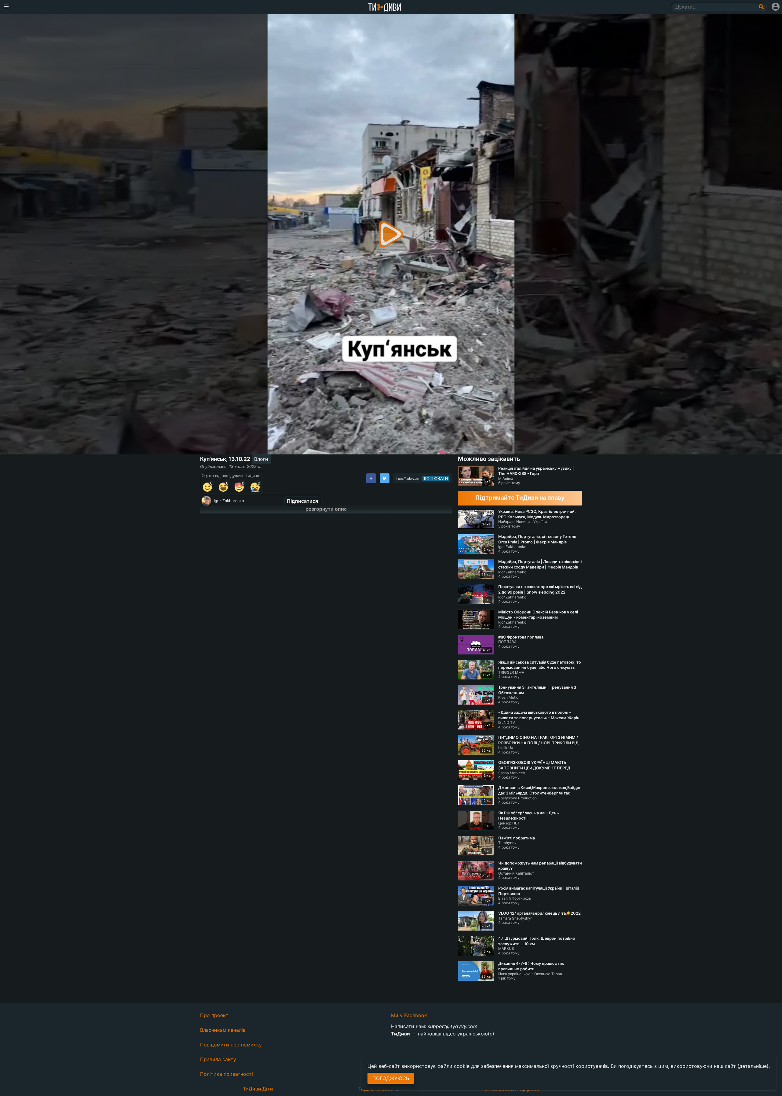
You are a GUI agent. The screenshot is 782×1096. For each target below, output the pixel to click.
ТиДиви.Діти (258, 1089)
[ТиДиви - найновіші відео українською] (384, 8)
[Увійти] (776, 7)
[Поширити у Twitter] (384, 478)
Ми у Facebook (409, 1015)
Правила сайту (218, 1059)
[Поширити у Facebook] (371, 478)
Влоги (261, 459)
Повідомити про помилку (231, 1045)
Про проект (214, 1015)
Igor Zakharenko (229, 500)
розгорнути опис (326, 509)
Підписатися (302, 501)
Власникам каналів (223, 1030)
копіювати (436, 478)
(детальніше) (753, 1066)
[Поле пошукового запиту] (762, 6)
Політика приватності (226, 1074)
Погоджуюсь (390, 1078)
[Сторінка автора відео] (206, 501)
